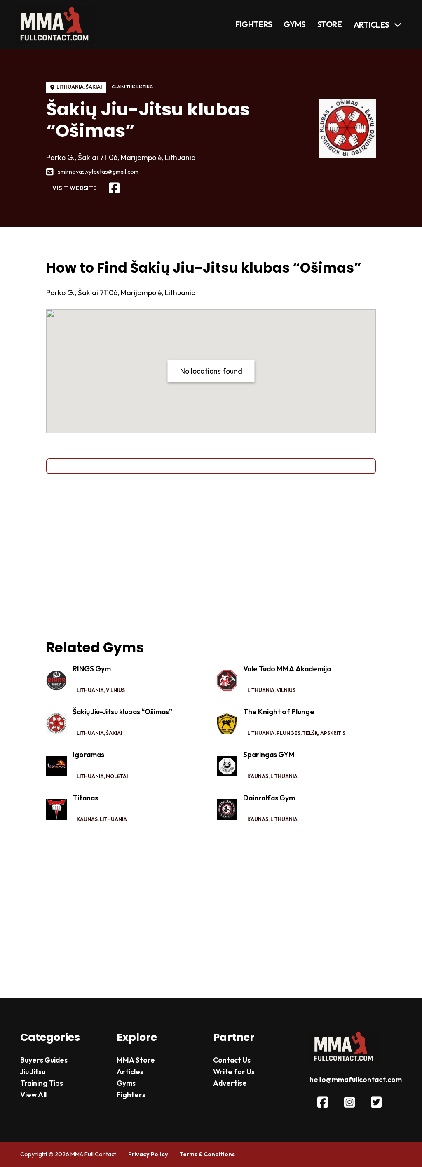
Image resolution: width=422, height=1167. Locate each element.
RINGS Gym (92, 668)
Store (329, 24)
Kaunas (257, 776)
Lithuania (70, 87)
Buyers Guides (44, 1060)
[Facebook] (114, 188)
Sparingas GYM (269, 754)
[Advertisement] (211, 557)
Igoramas (88, 754)
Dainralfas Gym (269, 797)
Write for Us (234, 1071)
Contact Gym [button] (211, 466)
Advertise (230, 1083)
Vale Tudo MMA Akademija (287, 668)
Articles (371, 25)
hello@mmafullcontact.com (355, 1079)
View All (33, 1094)
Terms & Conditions (207, 1154)
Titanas (85, 797)
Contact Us (232, 1060)
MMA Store (136, 1060)
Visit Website (74, 188)
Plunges (288, 733)
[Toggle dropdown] (398, 25)
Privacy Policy (148, 1154)
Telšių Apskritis (323, 733)
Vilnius (115, 690)
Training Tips (41, 1083)
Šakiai (94, 87)
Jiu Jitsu (32, 1071)
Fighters (253, 24)
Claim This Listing (132, 86)
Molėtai (117, 776)
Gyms (294, 24)
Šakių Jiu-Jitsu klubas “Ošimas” (122, 711)
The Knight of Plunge (278, 711)
